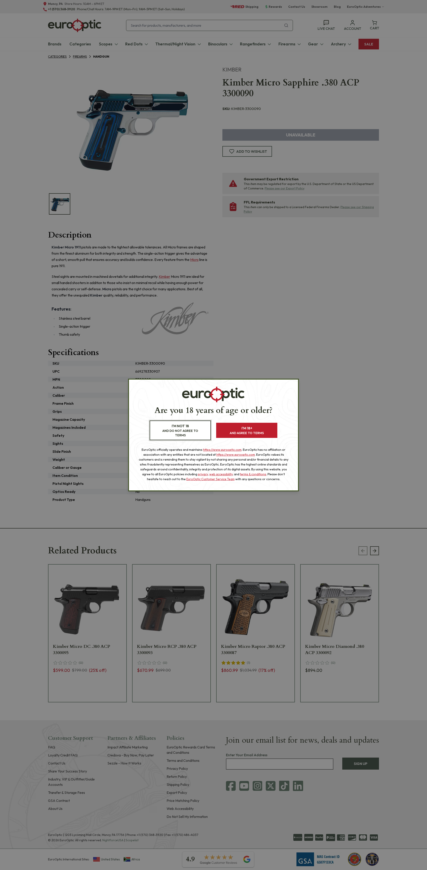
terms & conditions (253, 474)
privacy (203, 474)
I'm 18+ (247, 430)
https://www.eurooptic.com (222, 450)
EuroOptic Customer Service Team (210, 479)
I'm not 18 (180, 430)
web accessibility (221, 474)
